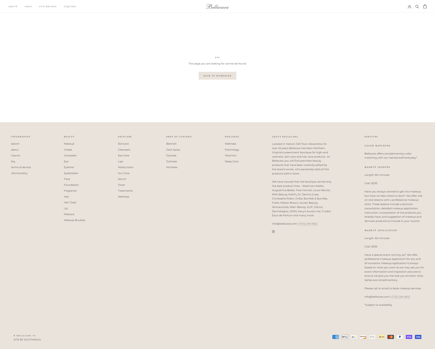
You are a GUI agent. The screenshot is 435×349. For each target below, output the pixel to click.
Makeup (69, 143)
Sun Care (123, 173)
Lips (120, 161)
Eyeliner (69, 167)
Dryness (171, 155)
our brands (48, 6)
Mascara (69, 214)
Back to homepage (218, 75)
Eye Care (123, 155)
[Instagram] (273, 231)
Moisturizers (125, 167)
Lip (66, 208)
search (15, 143)
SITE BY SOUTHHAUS (27, 339)
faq (13, 161)
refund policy (19, 173)
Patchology (232, 149)
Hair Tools (70, 202)
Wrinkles (171, 167)
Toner (121, 184)
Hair (66, 196)
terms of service (21, 167)
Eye (66, 161)
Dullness (171, 161)
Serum (122, 179)
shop (28, 6)
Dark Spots (173, 149)
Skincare (123, 143)
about (13, 6)
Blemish (171, 143)
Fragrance (70, 190)
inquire (70, 6)
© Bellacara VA (25, 335)
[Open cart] (425, 6)
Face (67, 179)
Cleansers (124, 149)
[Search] (417, 6)
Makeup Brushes (74, 220)
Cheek (68, 149)
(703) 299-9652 (308, 223)
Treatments (125, 190)
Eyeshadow (71, 173)
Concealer (70, 155)
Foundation (71, 184)
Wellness (123, 196)
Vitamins (230, 155)
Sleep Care (231, 161)
